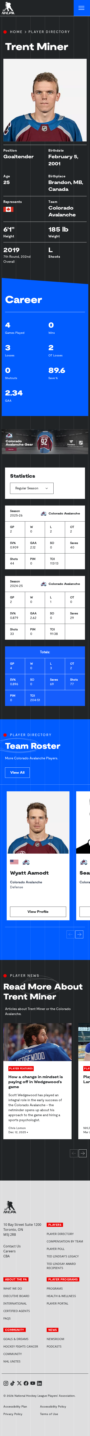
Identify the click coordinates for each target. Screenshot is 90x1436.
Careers (9, 1251)
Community (12, 1354)
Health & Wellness (61, 1296)
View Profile (38, 912)
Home (16, 32)
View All (17, 772)
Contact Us (12, 1246)
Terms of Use (49, 1414)
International (15, 1303)
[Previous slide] (71, 934)
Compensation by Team (65, 1241)
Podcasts (54, 1346)
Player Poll (55, 1249)
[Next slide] (79, 934)
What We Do (12, 1288)
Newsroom (55, 1339)
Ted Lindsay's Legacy (63, 1256)
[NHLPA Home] (8, 8)
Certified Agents (16, 1311)
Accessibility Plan (15, 1406)
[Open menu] (81, 8)
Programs (55, 1288)
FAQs (7, 1318)
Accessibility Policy (53, 1406)
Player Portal (67, 1303)
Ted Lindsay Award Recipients (61, 1266)
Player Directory (49, 32)
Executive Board (16, 1296)
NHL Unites (23, 1361)
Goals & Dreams (15, 1339)
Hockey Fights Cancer (20, 1346)
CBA (6, 1256)
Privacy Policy (12, 1414)
